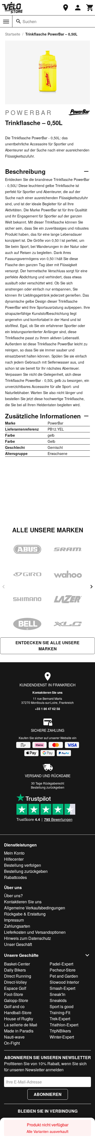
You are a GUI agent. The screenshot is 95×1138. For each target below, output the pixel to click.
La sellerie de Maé (20, 1025)
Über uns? (13, 895)
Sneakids (58, 1000)
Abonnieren (48, 1094)
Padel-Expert (61, 964)
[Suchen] (18, 21)
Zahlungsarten (17, 926)
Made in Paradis (18, 1031)
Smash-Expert (62, 988)
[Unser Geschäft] (66, 8)
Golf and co (14, 1006)
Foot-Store (13, 994)
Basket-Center (17, 964)
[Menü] (6, 21)
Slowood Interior (64, 982)
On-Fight (12, 1043)
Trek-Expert (60, 1019)
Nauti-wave (14, 1037)
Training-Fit (60, 1012)
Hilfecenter (14, 859)
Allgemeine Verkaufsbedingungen (34, 908)
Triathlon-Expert (64, 1025)
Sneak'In (57, 994)
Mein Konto (14, 853)
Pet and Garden (64, 976)
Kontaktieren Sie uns (47, 692)
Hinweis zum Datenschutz (27, 938)
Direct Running (17, 976)
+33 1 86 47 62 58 (47, 708)
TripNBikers (60, 1031)
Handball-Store (17, 1012)
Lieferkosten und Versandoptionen (35, 932)
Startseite (12, 34)
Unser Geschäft (18, 944)
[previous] (3, 586)
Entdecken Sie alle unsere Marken (47, 646)
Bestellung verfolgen (22, 865)
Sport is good (61, 1006)
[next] (91, 586)
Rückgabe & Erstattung (25, 914)
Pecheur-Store (62, 970)
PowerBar (28, 112)
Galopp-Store (16, 1000)
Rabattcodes (15, 877)
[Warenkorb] (90, 8)
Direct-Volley (15, 982)
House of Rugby (18, 1019)
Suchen (29, 21)
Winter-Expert (62, 1037)
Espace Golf (15, 988)
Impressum (14, 920)
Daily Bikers (15, 970)
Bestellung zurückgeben (47, 787)
